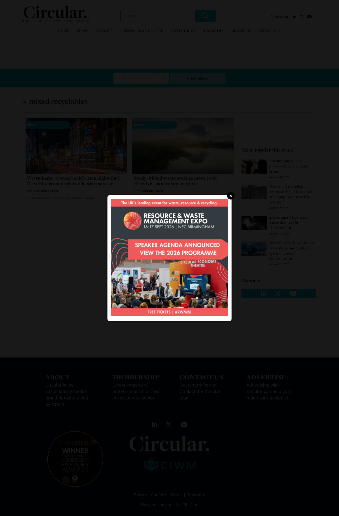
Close (231, 195)
